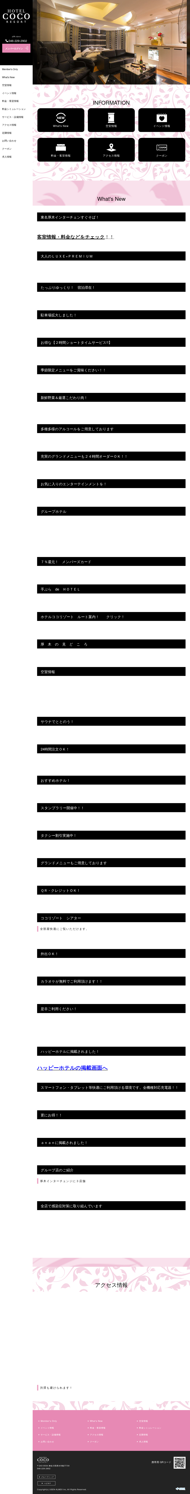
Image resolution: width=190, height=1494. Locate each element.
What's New (8, 77)
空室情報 (7, 85)
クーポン (7, 148)
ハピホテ (47, 1483)
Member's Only (10, 69)
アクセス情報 (9, 124)
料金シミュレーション (14, 109)
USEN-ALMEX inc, (58, 1489)
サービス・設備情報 (12, 117)
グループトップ (47, 1477)
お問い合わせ (9, 140)
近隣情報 (7, 132)
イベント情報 (9, 93)
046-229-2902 (43, 1468)
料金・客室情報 (10, 101)
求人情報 (7, 156)
